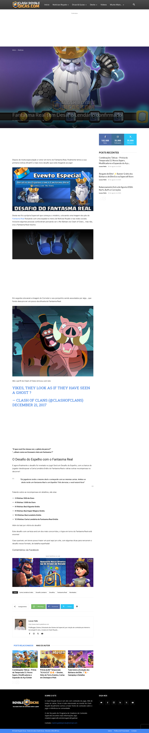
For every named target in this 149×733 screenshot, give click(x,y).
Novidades (72, 592)
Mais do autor (43, 645)
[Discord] (101, 702)
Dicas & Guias (78, 4)
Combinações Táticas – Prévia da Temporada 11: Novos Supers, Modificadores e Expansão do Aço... (114, 160)
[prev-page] (13, 682)
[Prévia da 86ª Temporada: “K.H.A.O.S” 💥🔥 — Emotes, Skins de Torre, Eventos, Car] (53, 659)
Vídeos (104, 4)
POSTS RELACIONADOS (23, 645)
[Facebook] (30, 633)
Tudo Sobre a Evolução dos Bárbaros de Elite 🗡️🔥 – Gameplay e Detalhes (78, 672)
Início (46, 4)
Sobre (110, 731)
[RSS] (120, 702)
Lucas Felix (19, 120)
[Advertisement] (74, 29)
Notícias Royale (60, 4)
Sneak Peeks (17, 667)
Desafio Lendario (41, 592)
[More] (76, 606)
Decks (92, 4)
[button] (134, 5)
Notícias (71, 667)
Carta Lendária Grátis (26, 592)
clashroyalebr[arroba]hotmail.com (64, 723)
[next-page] (17, 682)
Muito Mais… (116, 4)
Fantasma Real (18, 219)
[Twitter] (39, 633)
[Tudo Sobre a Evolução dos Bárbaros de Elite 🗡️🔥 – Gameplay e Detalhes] (80, 659)
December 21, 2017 (29, 404)
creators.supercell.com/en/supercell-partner (61, 718)
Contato (134, 731)
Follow (118, 134)
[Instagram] (35, 633)
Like (105, 134)
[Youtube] (43, 633)
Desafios (52, 592)
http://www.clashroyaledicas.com (39, 624)
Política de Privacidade (121, 731)
